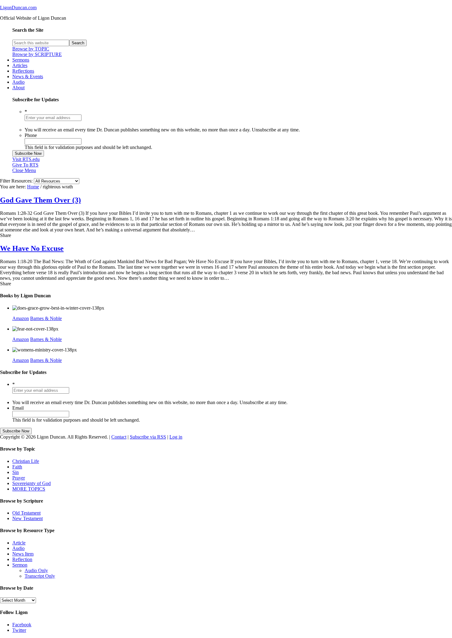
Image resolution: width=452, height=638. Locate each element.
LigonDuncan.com (18, 7)
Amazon (20, 318)
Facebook (21, 624)
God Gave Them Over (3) (40, 200)
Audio (18, 548)
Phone (31, 135)
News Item (23, 553)
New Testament (27, 518)
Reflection (22, 559)
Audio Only (36, 570)
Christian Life (25, 461)
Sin (15, 472)
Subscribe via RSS (148, 436)
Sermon (19, 565)
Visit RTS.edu (26, 159)
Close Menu (24, 170)
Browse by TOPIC (30, 48)
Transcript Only (40, 576)
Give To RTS (25, 164)
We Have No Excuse (32, 248)
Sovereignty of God (31, 483)
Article (19, 542)
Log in (175, 436)
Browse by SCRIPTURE (37, 54)
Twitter (19, 630)
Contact (118, 436)
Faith (17, 466)
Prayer (18, 477)
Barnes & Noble (46, 318)
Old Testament (26, 513)
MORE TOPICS (28, 489)
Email (18, 408)
